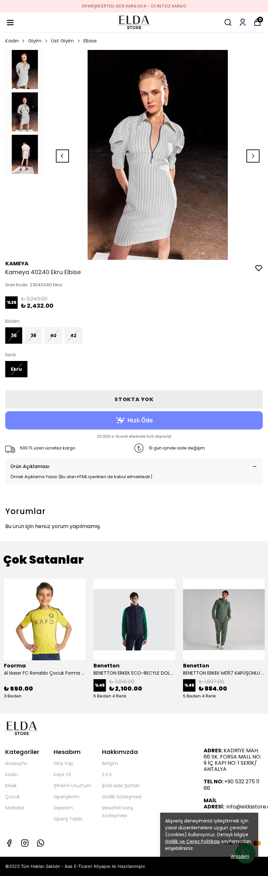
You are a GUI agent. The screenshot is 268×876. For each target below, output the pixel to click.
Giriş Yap (63, 763)
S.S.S (107, 774)
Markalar (15, 808)
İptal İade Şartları (121, 785)
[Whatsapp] (40, 843)
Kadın (12, 40)
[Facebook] (9, 843)
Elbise (90, 40)
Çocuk (12, 796)
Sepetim (63, 808)
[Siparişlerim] (243, 22)
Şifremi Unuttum (73, 785)
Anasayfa (16, 763)
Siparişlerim (66, 796)
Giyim (35, 40)
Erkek (11, 785)
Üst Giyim (62, 40)
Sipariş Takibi (68, 819)
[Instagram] (25, 843)
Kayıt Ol (62, 774)
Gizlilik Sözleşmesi (122, 796)
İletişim (110, 763)
